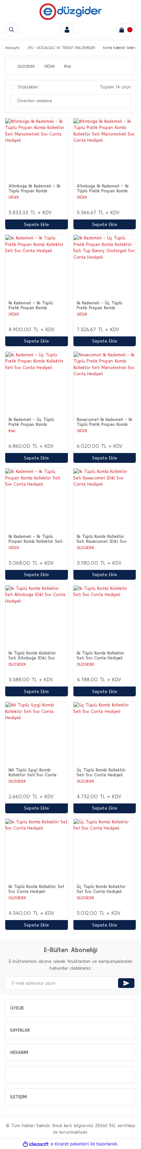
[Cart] (126, 29)
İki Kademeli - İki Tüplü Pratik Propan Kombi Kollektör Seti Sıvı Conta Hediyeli (32, 305)
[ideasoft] (36, 1144)
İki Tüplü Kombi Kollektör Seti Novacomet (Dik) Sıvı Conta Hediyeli (102, 539)
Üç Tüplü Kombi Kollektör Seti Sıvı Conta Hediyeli (101, 772)
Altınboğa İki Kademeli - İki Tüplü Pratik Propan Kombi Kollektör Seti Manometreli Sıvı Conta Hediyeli (103, 188)
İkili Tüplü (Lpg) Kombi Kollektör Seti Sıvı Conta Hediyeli (32, 772)
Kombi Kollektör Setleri (119, 48)
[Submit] (126, 983)
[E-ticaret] (69, 1144)
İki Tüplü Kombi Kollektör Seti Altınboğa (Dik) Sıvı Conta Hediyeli (32, 655)
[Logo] (70, 11)
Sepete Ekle (36, 224)
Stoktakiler (28, 87)
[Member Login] (66, 29)
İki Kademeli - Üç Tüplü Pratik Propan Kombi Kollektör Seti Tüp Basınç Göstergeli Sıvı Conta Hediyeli (101, 305)
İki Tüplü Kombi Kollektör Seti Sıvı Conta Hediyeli (100, 655)
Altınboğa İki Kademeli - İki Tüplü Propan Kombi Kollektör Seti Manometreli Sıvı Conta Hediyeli (35, 188)
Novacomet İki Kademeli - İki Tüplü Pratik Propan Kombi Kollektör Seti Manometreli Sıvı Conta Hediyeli (104, 422)
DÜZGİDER (85, 547)
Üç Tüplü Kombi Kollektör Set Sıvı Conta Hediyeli (101, 889)
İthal (12, 431)
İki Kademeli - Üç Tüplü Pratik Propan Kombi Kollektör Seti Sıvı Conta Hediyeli (32, 422)
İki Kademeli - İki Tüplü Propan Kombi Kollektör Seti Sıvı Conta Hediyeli (36, 539)
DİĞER (14, 197)
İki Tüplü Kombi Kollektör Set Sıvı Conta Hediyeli (36, 889)
